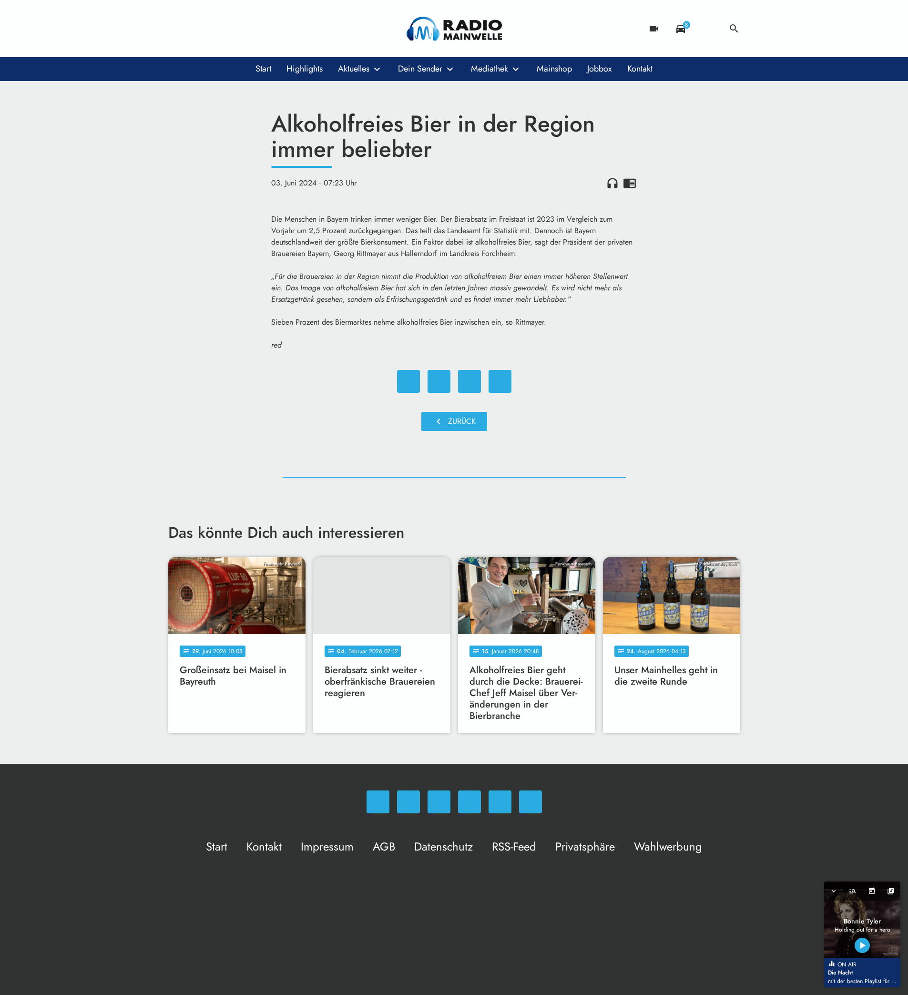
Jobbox (599, 68)
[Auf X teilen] (439, 381)
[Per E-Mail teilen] (500, 381)
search (734, 28)
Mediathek (489, 68)
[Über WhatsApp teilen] (469, 381)
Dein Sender (420, 68)
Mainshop (554, 68)
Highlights (304, 68)
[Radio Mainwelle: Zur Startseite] (454, 29)
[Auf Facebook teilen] (408, 381)
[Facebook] (196, 28)
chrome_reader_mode (629, 183)
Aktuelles (353, 68)
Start (263, 68)
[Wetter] (707, 28)
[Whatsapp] (177, 28)
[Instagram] (215, 28)
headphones (612, 183)
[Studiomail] (254, 28)
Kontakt (640, 68)
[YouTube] (235, 28)
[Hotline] (273, 28)
